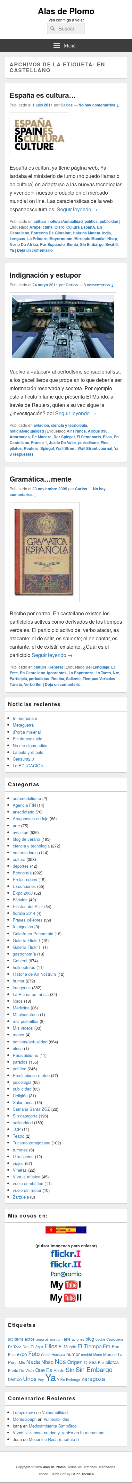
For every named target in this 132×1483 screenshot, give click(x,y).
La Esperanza (81, 673)
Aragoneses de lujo (30, 818)
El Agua (37, 1346)
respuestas (22, 454)
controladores (25, 852)
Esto (12, 1354)
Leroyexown (24, 1412)
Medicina (21, 1008)
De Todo (14, 1346)
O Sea (90, 1362)
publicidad (109, 221)
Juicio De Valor (62, 442)
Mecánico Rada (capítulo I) (54, 1439)
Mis (22, 1362)
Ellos (107, 437)
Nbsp (112, 238)
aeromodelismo (27, 798)
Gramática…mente (40, 479)
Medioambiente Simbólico (53, 1426)
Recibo (57, 678)
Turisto (16, 684)
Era (107, 1346)
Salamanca (23, 1102)
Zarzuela (21, 1197)
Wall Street (66, 448)
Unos (30, 1378)
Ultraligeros (23, 1156)
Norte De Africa (24, 244)
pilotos (16, 448)
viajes (18, 1163)
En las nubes (25, 879)
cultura (40, 221)
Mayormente (60, 238)
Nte (116, 673)
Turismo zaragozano (31, 1143)
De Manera (42, 437)
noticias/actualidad (65, 221)
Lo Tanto (103, 673)
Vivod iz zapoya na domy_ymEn (43, 1432)
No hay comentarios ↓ (98, 105)
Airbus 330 (98, 431)
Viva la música (26, 1177)
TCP (17, 1129)
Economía (22, 873)
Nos (60, 1361)
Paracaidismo (25, 1055)
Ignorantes (57, 673)
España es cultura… (43, 95)
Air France (76, 431)
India (106, 233)
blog (90, 1339)
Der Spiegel (64, 437)
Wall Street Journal (95, 448)
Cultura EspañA (80, 227)
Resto (59, 1370)
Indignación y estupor (45, 275)
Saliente (73, 678)
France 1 (39, 442)
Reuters (31, 448)
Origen (75, 1361)
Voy (41, 1379)
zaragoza (93, 1379)
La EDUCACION (28, 766)
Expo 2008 (23, 893)
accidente (15, 1339)
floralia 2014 (24, 913)
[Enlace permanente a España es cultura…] (39, 159)
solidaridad (23, 1122)
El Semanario (89, 437)
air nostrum (53, 1339)
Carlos (67, 105)
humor (18, 981)
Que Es (43, 1369)
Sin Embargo (91, 244)
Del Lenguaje (97, 667)
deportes (21, 866)
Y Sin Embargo (68, 1379)
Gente (45, 1354)
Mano (97, 1354)
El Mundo (67, 1347)
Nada (33, 1361)
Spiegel (47, 448)
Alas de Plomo (66, 11)
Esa (115, 1347)
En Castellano (32, 673)
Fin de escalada (27, 739)
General (55, 667)
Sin (70, 1369)
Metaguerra (23, 725)
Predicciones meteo (31, 1075)
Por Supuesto (52, 244)
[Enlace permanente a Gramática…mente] (45, 605)
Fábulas (20, 900)
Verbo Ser (33, 684)
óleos (18, 1048)
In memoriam (25, 718)
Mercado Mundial (89, 238)
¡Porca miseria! (27, 732)
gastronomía (24, 954)
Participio (18, 678)
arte (16, 825)
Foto (34, 1353)
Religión (20, 1095)
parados (20, 1062)
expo (22, 1354)
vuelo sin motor (27, 1190)
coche (100, 1339)
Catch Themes (82, 1474)
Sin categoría (25, 1116)
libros (18, 1001)
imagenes (22, 987)
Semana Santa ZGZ (31, 1109)
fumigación (23, 926)
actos (30, 1339)
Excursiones (24, 886)
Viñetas (20, 1170)
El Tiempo (90, 1346)
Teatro (18, 1136)
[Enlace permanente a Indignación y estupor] (63, 363)
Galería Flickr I (26, 940)
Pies (105, 442)
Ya (12, 250)
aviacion (41, 425)
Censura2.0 (23, 759)
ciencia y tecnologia (69, 425)
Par (101, 1362)
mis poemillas (25, 1021)
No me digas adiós (30, 745)
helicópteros (24, 967)
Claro (59, 227)
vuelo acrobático (28, 1183)
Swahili (111, 244)
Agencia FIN (24, 805)
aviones (78, 1339)
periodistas (39, 678)
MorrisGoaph (25, 1419)
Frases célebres (28, 920)
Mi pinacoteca (26, 1014)
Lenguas (17, 238)
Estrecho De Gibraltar (51, 233)
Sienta (72, 244)
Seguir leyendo (77, 209)
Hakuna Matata (86, 233)
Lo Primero (37, 238)
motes (18, 1035)
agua (40, 1339)
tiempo (15, 1379)
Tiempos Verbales (99, 678)
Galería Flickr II (27, 947)
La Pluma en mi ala (31, 994)
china (48, 227)
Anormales (20, 437)
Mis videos (23, 1028)
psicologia (22, 1082)
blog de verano (26, 839)
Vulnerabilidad (55, 1412)
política (91, 221)
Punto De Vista (21, 1370)
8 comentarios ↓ (99, 285)
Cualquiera (114, 1339)
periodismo (88, 442)
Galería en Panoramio (33, 934)
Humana (58, 1354)
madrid (86, 1354)
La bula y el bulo (28, 752)
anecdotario (23, 812)
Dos (25, 1346)
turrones (20, 1150)
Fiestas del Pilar (28, 906)
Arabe (35, 227)
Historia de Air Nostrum (34, 974)
